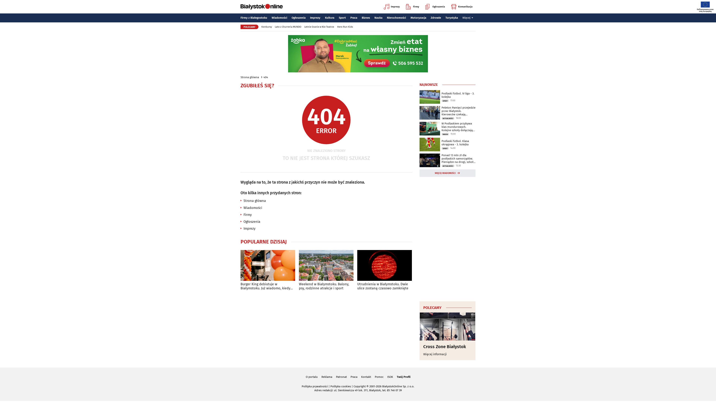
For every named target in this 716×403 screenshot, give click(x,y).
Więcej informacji (435, 354)
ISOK (390, 377)
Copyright (360, 386)
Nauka (378, 17)
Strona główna (250, 77)
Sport (342, 17)
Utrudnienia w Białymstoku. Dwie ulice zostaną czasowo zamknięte (382, 286)
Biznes (366, 17)
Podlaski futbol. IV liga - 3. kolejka (458, 95)
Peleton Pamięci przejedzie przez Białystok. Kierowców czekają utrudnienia (458, 111)
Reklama (326, 377)
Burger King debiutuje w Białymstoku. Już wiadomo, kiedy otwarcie (265, 286)
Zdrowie (436, 17)
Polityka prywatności (315, 386)
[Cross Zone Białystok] (447, 326)
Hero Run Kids (345, 27)
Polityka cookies (340, 386)
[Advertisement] (447, 238)
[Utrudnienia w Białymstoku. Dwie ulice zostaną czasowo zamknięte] (384, 265)
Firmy (416, 6)
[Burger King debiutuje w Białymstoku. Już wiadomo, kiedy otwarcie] (268, 265)
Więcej (466, 17)
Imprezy (395, 6)
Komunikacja (465, 6)
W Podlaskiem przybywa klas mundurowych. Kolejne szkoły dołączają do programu (457, 127)
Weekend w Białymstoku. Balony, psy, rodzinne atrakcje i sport (324, 286)
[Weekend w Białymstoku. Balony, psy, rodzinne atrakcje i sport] (326, 265)
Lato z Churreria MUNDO (288, 27)
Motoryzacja (418, 17)
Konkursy (266, 27)
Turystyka (451, 17)
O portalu (312, 377)
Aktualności (448, 118)
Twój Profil (403, 377)
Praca (353, 17)
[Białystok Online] (262, 7)
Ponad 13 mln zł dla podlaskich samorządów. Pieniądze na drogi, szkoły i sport (458, 159)
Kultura (329, 17)
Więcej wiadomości (445, 173)
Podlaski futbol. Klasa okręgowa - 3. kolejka (455, 142)
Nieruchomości (396, 17)
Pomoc (379, 377)
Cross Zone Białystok (444, 346)
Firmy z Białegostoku (254, 17)
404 (265, 77)
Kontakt (366, 377)
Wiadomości (279, 17)
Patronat (341, 377)
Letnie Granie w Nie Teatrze (319, 27)
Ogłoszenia (438, 6)
